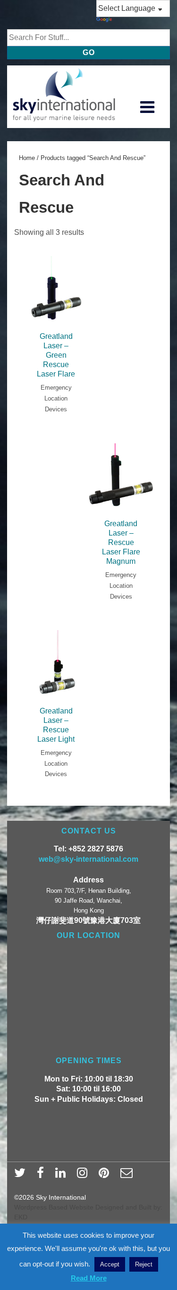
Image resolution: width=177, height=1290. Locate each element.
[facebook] (42, 1175)
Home (27, 157)
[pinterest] (106, 1175)
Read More (89, 1278)
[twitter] (22, 1175)
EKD (20, 1217)
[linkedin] (62, 1175)
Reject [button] (143, 1264)
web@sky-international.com (88, 859)
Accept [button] (109, 1264)
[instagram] (84, 1175)
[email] (127, 1175)
